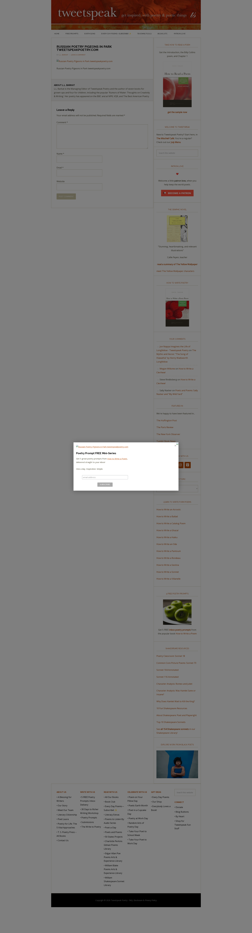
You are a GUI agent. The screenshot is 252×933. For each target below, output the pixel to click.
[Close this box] (175, 445)
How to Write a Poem (117, 458)
